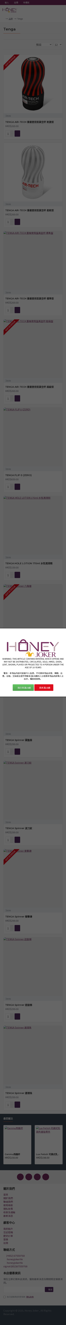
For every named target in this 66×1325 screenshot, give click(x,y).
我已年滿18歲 (24, 687)
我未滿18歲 (44, 687)
